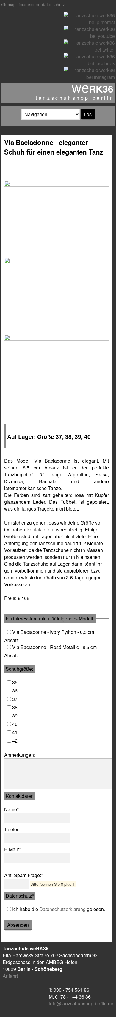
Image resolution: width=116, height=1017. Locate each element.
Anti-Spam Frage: (23, 875)
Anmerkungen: (19, 754)
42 (15, 740)
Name (14, 809)
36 (15, 690)
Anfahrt (10, 975)
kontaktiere (39, 529)
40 (15, 723)
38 (15, 707)
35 (15, 682)
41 (15, 732)
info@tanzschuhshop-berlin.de (81, 1003)
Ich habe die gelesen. (58, 909)
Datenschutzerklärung (62, 909)
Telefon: (12, 829)
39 (15, 715)
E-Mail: (14, 849)
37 (15, 698)
